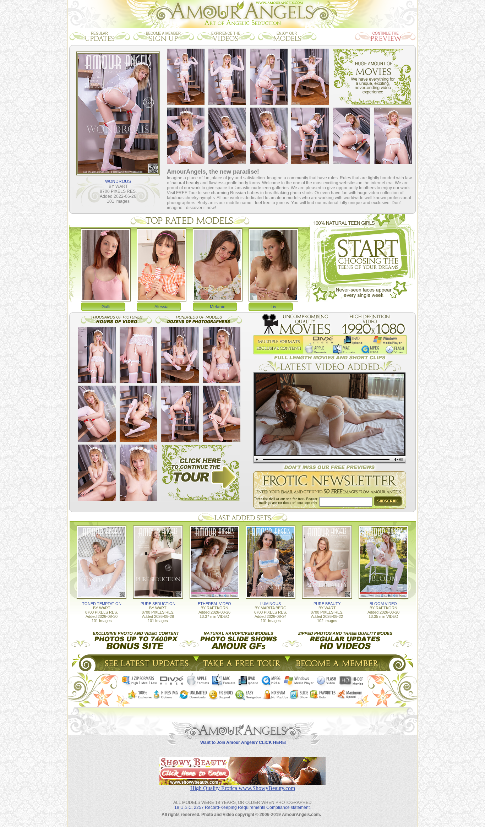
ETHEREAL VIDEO (214, 604)
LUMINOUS (270, 604)
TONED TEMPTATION (101, 604)
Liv (273, 306)
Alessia (161, 306)
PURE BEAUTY (327, 604)
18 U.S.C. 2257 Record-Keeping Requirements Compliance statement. (242, 807)
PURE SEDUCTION (158, 604)
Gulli (106, 306)
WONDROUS (118, 181)
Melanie (217, 306)
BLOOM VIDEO (383, 604)
